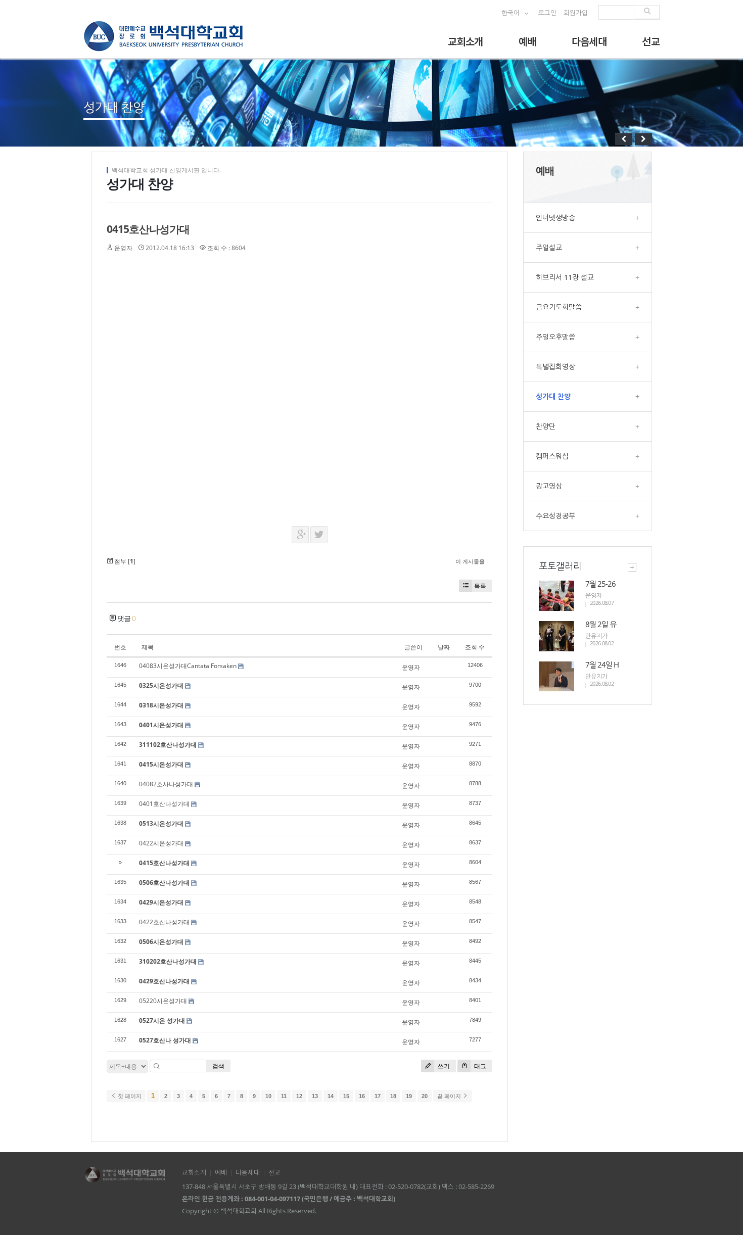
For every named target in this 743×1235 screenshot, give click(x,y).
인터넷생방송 (587, 217)
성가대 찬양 (587, 396)
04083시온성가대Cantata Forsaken (188, 665)
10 (268, 1096)
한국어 (511, 13)
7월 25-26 (600, 584)
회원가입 (576, 13)
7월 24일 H (602, 664)
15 (346, 1096)
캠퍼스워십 (587, 456)
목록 (480, 586)
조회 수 (475, 647)
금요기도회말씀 (587, 307)
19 (409, 1096)
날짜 (444, 647)
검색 (218, 1066)
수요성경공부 (587, 515)
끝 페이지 (449, 1096)
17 (378, 1096)
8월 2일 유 (600, 624)
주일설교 (587, 247)
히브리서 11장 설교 (587, 277)
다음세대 (589, 41)
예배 (527, 41)
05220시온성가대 (163, 1000)
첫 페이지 (129, 1096)
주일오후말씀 (587, 337)
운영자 (123, 248)
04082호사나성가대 (166, 784)
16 (362, 1096)
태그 (479, 1066)
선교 (651, 41)
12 (299, 1096)
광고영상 (587, 486)
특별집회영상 (587, 366)
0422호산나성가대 (164, 922)
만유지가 (596, 636)
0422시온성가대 (161, 843)
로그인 (547, 13)
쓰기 (443, 1066)
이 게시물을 (470, 561)
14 (331, 1096)
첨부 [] (124, 561)
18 (393, 1096)
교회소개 (465, 41)
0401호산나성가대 (164, 803)
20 (425, 1096)
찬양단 (587, 426)
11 (284, 1096)
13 (315, 1096)
